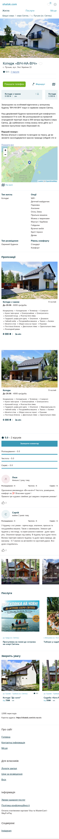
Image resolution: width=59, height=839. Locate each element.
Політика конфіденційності (15, 805)
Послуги (30, 10)
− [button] (5, 154)
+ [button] (5, 150)
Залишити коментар (29, 444)
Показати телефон (14, 84)
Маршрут (40, 84)
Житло (5, 10)
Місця (53, 10)
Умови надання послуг (13, 800)
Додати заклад (9, 768)
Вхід (3, 779)
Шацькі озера (8, 16)
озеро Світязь (23, 16)
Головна (5, 737)
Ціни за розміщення (11, 774)
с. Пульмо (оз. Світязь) (42, 16)
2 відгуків (15, 72)
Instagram (6, 831)
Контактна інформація (13, 742)
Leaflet (40, 181)
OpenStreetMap (51, 181)
